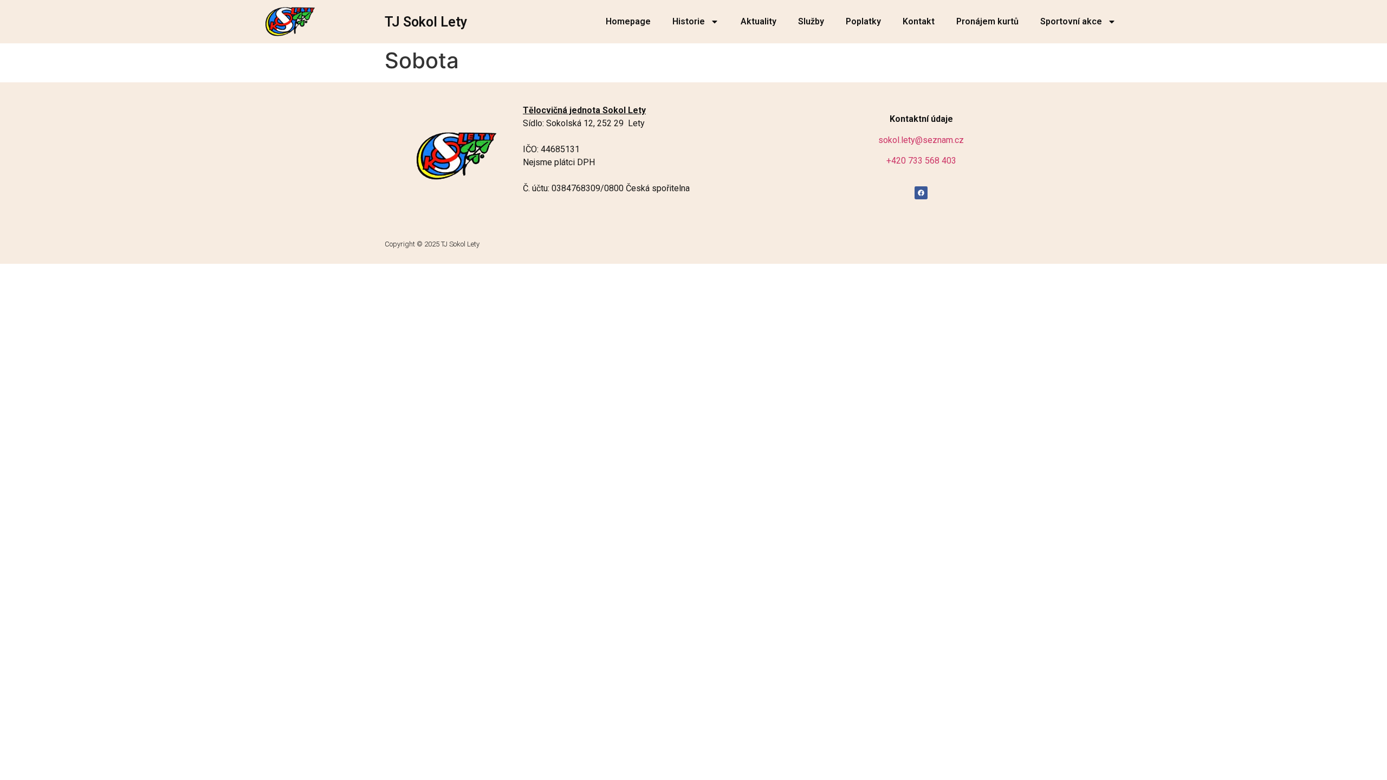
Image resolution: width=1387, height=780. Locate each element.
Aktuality (758, 21)
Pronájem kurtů (987, 21)
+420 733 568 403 (921, 160)
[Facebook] (921, 192)
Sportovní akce (1071, 21)
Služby (811, 21)
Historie (688, 21)
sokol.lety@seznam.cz (921, 140)
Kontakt (919, 21)
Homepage (628, 21)
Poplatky (863, 21)
